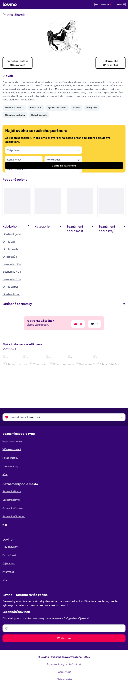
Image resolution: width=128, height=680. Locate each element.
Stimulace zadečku (15, 115)
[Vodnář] (111, 201)
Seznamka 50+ (11, 279)
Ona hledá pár (11, 294)
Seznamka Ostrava (12, 507)
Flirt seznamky (10, 457)
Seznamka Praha (11, 491)
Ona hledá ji (9, 256)
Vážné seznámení (11, 449)
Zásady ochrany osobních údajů (64, 664)
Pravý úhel (91, 107)
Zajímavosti (8, 563)
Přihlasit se (64, 638)
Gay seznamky (10, 465)
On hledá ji (8, 241)
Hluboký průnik (39, 115)
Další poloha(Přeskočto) (110, 62)
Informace (8, 571)
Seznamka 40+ (11, 271)
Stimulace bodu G (14, 107)
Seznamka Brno (11, 499)
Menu (119, 5)
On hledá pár (10, 286)
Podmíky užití (64, 671)
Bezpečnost (9, 555)
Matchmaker (102, 5)
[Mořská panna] (16, 201)
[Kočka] (48, 201)
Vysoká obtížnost (57, 107)
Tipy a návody (10, 546)
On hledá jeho (11, 249)
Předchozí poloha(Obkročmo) (17, 62)
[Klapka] (80, 201)
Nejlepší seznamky (12, 440)
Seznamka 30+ (11, 264)
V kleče (76, 107)
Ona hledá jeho (11, 234)
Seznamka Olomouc (13, 516)
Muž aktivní (36, 107)
